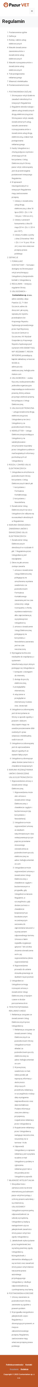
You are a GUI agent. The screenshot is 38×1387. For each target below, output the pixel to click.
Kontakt (28, 1365)
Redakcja (24, 1369)
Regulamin (14, 1369)
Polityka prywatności (14, 1365)
